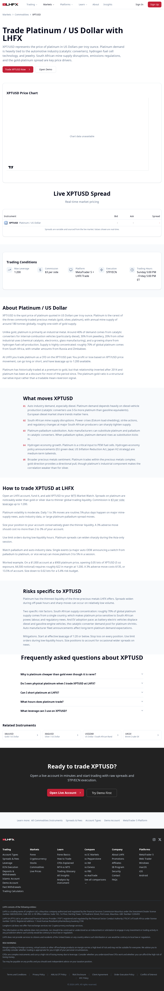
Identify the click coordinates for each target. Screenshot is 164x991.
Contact (116, 875)
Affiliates (116, 862)
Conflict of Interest (148, 974)
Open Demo (45, 69)
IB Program (118, 867)
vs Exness (90, 867)
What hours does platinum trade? (42, 702)
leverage (60, 361)
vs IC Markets (92, 854)
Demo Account (112, 820)
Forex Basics (63, 854)
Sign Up (154, 4)
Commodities (22, 14)
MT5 (73, 496)
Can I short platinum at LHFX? (39, 692)
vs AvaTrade (91, 875)
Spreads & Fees (74, 820)
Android (143, 875)
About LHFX (118, 854)
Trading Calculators (13, 891)
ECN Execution (10, 867)
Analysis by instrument (63, 881)
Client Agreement (100, 974)
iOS (141, 871)
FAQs (114, 879)
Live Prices (35, 871)
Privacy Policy (39, 974)
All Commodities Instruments (47, 820)
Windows (144, 862)
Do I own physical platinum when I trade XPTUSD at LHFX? (57, 683)
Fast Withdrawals (12, 886)
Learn (82, 4)
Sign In (139, 4)
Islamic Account (11, 878)
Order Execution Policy (124, 974)
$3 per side (117, 500)
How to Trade (64, 858)
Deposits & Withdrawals (9, 873)
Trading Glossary (66, 871)
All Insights (63, 875)
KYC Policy (83, 978)
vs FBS (88, 871)
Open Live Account (63, 793)
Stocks (33, 862)
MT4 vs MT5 (63, 867)
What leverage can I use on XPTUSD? (43, 711)
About (96, 4)
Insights (107, 4)
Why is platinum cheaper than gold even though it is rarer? (58, 674)
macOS (143, 867)
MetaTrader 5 (146, 854)
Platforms (65, 4)
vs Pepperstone (93, 858)
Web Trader (145, 858)
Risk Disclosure (79, 974)
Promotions (118, 858)
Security (116, 871)
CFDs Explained (65, 862)
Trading (31, 4)
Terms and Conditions (16, 974)
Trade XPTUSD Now (15, 69)
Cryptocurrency (38, 858)
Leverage (7, 862)
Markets (47, 4)
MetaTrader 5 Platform (135, 820)
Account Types (93, 820)
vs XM (88, 862)
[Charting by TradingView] (11, 167)
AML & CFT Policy (58, 974)
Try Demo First (102, 793)
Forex (33, 854)
